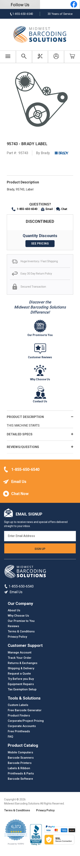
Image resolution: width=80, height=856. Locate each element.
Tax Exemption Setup (22, 689)
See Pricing (40, 243)
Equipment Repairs (21, 684)
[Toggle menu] (8, 57)
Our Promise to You (21, 621)
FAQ (10, 736)
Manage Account (19, 652)
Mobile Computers (20, 752)
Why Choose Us (18, 615)
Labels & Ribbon (19, 768)
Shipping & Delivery (21, 668)
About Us (14, 610)
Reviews (13, 626)
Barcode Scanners (21, 757)
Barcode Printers (19, 763)
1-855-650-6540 (27, 209)
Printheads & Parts (21, 773)
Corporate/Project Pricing (26, 721)
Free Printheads (19, 731)
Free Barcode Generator (25, 710)
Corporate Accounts (22, 726)
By (43, 153)
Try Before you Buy (21, 679)
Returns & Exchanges (22, 663)
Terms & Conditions (21, 631)
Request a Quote (19, 673)
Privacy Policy (17, 636)
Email (49, 209)
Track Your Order (19, 658)
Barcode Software (20, 778)
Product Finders (19, 715)
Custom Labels (18, 705)
